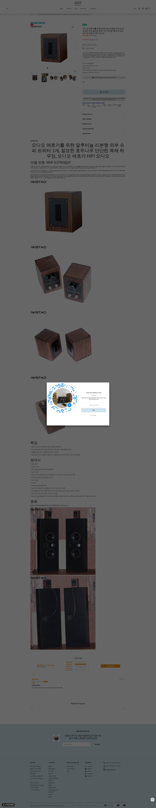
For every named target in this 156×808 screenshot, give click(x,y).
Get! (94, 410)
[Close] (107, 385)
